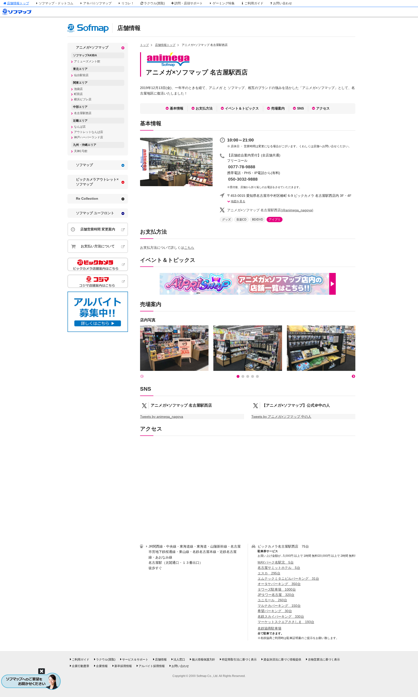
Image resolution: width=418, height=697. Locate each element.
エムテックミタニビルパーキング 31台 (288, 578)
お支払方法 (204, 108)
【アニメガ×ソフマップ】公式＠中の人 (296, 405)
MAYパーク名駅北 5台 (276, 562)
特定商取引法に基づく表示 (239, 659)
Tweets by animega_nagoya (161, 416)
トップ (144, 45)
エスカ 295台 (269, 573)
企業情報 (102, 666)
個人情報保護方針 (203, 659)
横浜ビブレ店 (82, 99)
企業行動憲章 (80, 666)
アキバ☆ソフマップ (97, 3)
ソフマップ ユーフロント (95, 213)
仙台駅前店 (81, 75)
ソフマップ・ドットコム (56, 3)
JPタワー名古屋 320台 (276, 595)
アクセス (323, 108)
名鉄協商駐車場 (269, 628)
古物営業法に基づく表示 (324, 659)
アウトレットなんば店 (88, 132)
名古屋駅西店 (82, 113)
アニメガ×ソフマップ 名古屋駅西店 (181, 405)
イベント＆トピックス (242, 108)
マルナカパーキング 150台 (279, 606)
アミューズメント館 (87, 61)
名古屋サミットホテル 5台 (279, 568)
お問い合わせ (282, 3)
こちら (189, 247)
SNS (300, 108)
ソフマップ (84, 165)
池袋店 (78, 89)
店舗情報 (129, 28)
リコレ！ (127, 3)
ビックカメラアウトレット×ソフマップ (97, 181)
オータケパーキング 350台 (279, 584)
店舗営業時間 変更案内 (97, 229)
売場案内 (278, 108)
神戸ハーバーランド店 (88, 137)
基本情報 (176, 108)
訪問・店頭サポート (188, 3)
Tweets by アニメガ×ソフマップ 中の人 (281, 416)
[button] (238, 376)
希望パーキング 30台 (275, 611)
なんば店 (80, 126)
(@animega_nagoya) (270, 210)
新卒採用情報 (123, 666)
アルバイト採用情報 (152, 666)
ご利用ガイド (254, 3)
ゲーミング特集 (224, 3)
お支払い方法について (98, 246)
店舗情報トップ (18, 3)
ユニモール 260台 (272, 600)
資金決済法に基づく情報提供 (282, 659)
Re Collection (87, 198)
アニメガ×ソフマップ (92, 47)
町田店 (78, 94)
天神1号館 (80, 151)
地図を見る (238, 201)
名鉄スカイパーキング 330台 (281, 616)
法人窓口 (179, 659)
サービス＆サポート (135, 659)
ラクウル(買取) (154, 3)
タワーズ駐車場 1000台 (277, 589)
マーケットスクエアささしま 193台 (286, 622)
